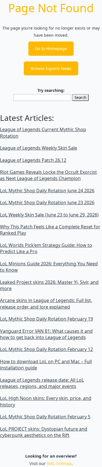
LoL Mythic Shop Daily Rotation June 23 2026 (47, 202)
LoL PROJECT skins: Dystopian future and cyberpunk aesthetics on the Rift (43, 432)
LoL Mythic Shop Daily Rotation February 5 (45, 417)
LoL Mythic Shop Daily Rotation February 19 (46, 319)
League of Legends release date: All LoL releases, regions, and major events (42, 383)
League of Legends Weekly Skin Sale (38, 148)
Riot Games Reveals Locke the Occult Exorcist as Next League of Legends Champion (48, 175)
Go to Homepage (51, 48)
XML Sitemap (59, 463)
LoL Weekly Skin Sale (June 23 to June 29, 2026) (49, 215)
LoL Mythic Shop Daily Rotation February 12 (46, 349)
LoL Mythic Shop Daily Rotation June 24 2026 (47, 190)
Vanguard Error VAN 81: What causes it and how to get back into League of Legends (46, 334)
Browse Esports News (51, 68)
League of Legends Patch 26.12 (33, 160)
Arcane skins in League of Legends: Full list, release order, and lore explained (46, 303)
